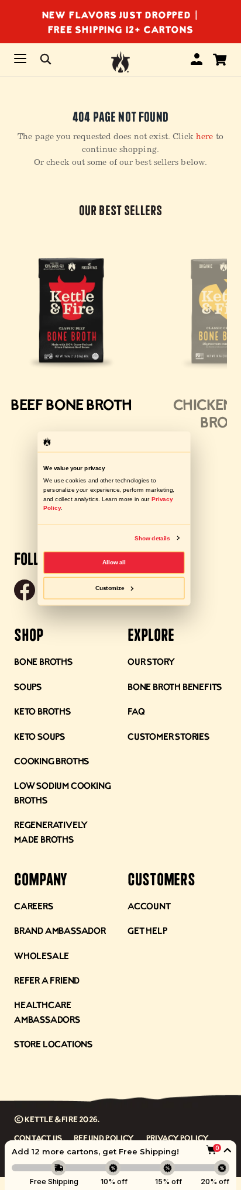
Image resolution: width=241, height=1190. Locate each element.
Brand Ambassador (60, 930)
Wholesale (41, 955)
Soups (28, 686)
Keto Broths (42, 710)
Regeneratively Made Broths (51, 831)
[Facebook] (24, 591)
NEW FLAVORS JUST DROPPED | (120, 14)
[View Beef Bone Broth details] (71, 312)
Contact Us (38, 1138)
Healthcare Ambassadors (47, 1011)
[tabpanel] (71, 334)
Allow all (114, 562)
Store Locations (53, 1043)
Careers (33, 905)
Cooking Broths (51, 760)
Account (149, 905)
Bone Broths (43, 661)
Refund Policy (104, 1138)
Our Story (151, 661)
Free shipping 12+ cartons (121, 29)
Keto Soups (39, 736)
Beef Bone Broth (71, 404)
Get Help (147, 930)
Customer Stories (168, 736)
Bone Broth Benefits (175, 686)
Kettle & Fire (51, 1119)
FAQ (136, 710)
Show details (152, 537)
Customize (110, 587)
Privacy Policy (177, 1138)
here (204, 137)
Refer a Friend (47, 979)
